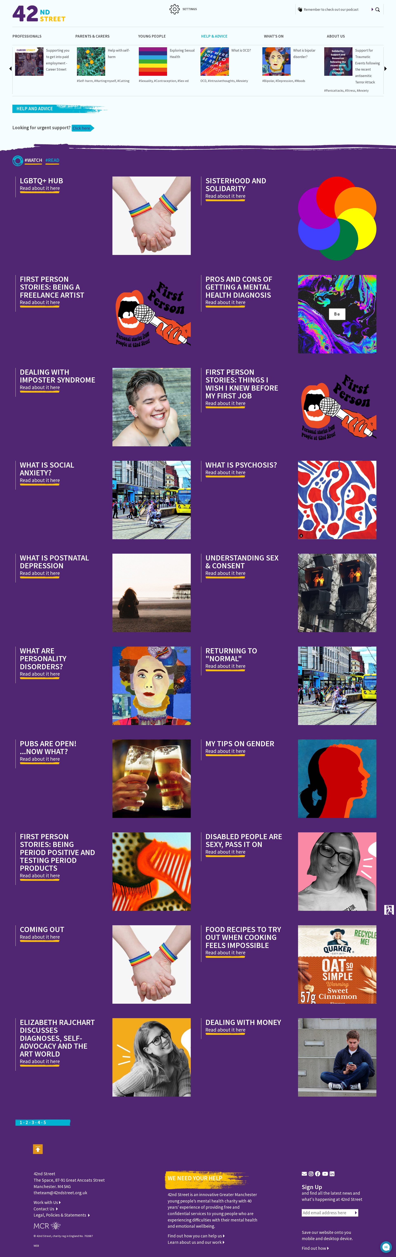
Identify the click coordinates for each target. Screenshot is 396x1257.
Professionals (26, 36)
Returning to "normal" (231, 654)
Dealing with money (243, 1022)
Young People (152, 36)
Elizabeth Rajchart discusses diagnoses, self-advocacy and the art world (57, 1038)
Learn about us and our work (195, 1242)
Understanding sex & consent (242, 562)
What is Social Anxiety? (47, 469)
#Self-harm (85, 81)
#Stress (350, 90)
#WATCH (33, 160)
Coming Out (42, 929)
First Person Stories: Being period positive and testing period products (57, 852)
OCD (203, 81)
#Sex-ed (183, 81)
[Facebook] (317, 1174)
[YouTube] (325, 1174)
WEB (36, 1246)
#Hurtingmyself (105, 81)
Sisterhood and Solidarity (235, 184)
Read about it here (40, 188)
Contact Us (44, 1209)
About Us (336, 36)
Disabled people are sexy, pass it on (243, 840)
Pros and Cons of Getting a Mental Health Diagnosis (238, 287)
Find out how (314, 1248)
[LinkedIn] (332, 1174)
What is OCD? (241, 50)
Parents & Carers (92, 36)
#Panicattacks (334, 90)
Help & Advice (214, 36)
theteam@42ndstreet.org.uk (60, 1192)
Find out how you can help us (195, 1236)
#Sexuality (146, 81)
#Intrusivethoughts (221, 81)
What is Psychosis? (241, 465)
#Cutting (123, 81)
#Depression (284, 81)
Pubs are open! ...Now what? (48, 747)
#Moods (300, 81)
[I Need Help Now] (83, 127)
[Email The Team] (304, 1174)
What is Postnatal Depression (54, 562)
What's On (274, 36)
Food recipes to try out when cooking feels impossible (243, 937)
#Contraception (165, 81)
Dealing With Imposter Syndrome (57, 376)
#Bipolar (268, 81)
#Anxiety (242, 81)
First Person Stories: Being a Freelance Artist (52, 287)
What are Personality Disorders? (43, 658)
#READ (52, 160)
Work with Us (46, 1202)
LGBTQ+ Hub (41, 180)
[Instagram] (311, 1174)
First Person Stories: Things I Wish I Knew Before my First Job (241, 384)
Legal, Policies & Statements (61, 1215)
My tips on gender (239, 743)
